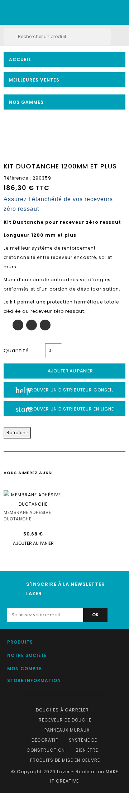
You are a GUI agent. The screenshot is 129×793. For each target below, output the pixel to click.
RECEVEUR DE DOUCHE (65, 720)
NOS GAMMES (26, 102)
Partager (18, 325)
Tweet (31, 325)
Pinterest (45, 325)
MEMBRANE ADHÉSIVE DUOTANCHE (27, 512)
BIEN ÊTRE (87, 750)
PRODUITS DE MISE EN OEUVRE (65, 760)
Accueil (20, 59)
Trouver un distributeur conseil (64, 390)
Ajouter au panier (65, 371)
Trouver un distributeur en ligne (64, 409)
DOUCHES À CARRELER (62, 710)
